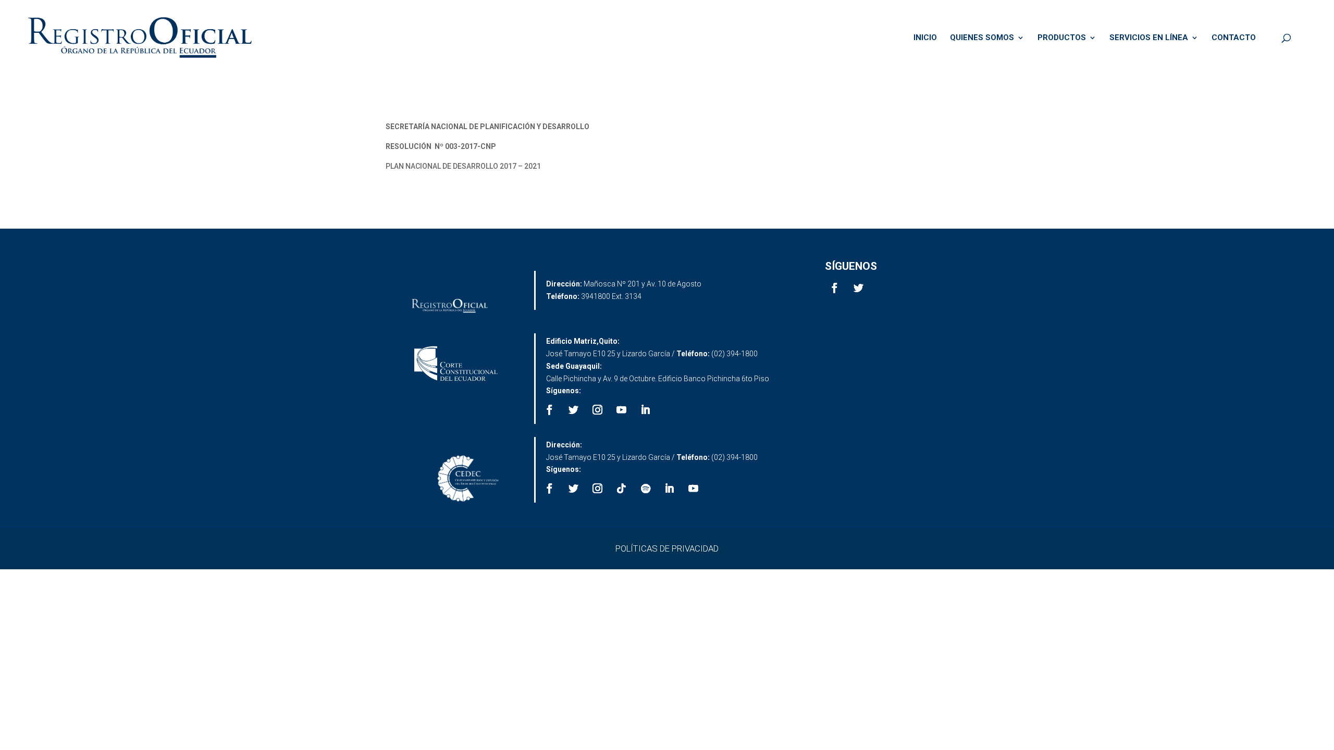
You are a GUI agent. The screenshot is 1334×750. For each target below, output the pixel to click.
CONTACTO (1234, 38)
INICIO (925, 38)
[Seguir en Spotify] (646, 488)
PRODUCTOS (1061, 38)
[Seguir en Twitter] (859, 288)
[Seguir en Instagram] (598, 410)
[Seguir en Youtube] (622, 410)
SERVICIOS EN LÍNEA (1148, 38)
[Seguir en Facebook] (835, 288)
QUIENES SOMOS (982, 38)
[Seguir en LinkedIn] (646, 410)
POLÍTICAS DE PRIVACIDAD (667, 548)
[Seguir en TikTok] (622, 488)
